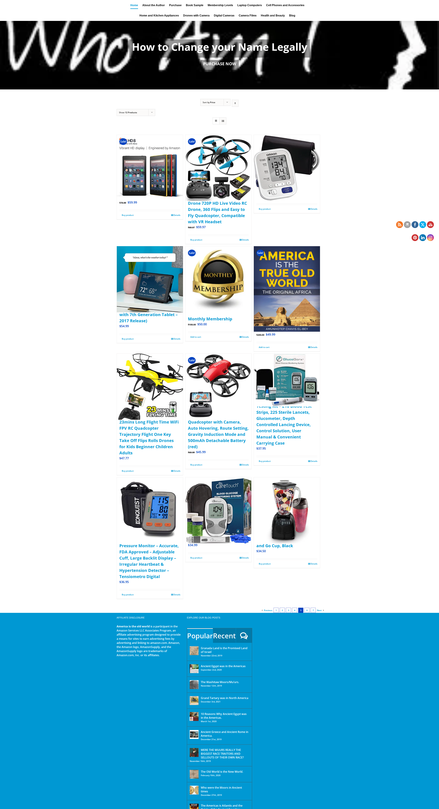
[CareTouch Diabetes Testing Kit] (218, 502)
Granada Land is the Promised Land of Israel (224, 650)
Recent (224, 635)
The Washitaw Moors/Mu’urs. (220, 682)
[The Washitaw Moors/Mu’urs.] (194, 684)
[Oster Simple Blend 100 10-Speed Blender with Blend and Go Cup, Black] (287, 502)
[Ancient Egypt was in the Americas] (194, 668)
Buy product (128, 215)
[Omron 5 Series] (287, 159)
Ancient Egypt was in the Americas (223, 666)
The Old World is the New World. (222, 772)
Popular (200, 635)
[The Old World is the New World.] (194, 774)
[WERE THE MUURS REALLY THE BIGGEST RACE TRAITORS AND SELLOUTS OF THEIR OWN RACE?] (194, 752)
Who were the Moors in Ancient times (221, 789)
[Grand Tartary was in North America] (194, 700)
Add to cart (195, 336)
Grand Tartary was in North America (224, 698)
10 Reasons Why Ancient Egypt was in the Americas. (224, 716)
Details (177, 215)
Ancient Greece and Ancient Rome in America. (224, 734)
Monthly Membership (210, 319)
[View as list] (223, 121)
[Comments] (244, 635)
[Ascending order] (235, 103)
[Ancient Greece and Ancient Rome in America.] (194, 734)
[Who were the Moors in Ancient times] (194, 790)
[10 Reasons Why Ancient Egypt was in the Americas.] (194, 716)
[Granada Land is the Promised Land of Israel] (194, 650)
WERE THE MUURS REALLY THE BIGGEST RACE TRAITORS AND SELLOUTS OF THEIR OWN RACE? (222, 753)
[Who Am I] (219, 55)
